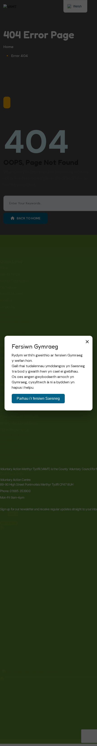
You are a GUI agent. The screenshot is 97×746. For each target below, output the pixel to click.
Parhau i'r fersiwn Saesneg (38, 398)
